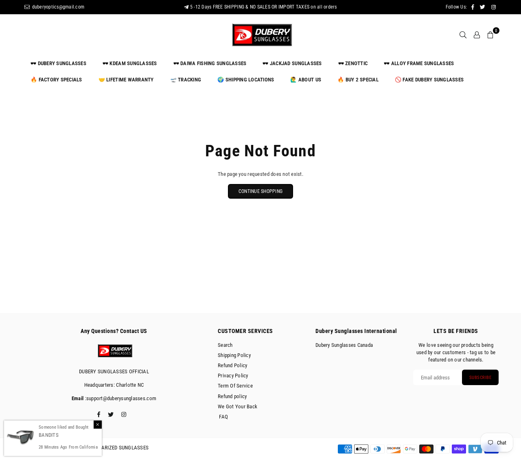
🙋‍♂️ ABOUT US (305, 80)
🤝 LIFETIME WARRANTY (126, 80)
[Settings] (477, 34)
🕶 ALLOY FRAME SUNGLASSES (419, 63)
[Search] (463, 34)
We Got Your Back (237, 406)
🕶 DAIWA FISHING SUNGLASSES (210, 63)
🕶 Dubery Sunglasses (58, 63)
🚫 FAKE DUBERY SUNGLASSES (429, 80)
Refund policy (232, 396)
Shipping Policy (234, 355)
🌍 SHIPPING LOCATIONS (245, 80)
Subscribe (480, 377)
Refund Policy (232, 365)
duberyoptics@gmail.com (57, 7)
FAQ (223, 417)
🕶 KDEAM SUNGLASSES (130, 63)
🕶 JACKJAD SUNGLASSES (292, 63)
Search (225, 345)
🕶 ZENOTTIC (353, 63)
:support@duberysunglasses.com (119, 398)
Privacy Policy (233, 375)
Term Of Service (235, 386)
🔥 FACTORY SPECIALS (56, 80)
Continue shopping (260, 191)
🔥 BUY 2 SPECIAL (358, 80)
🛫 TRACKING (185, 80)
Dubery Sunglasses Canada (344, 345)
